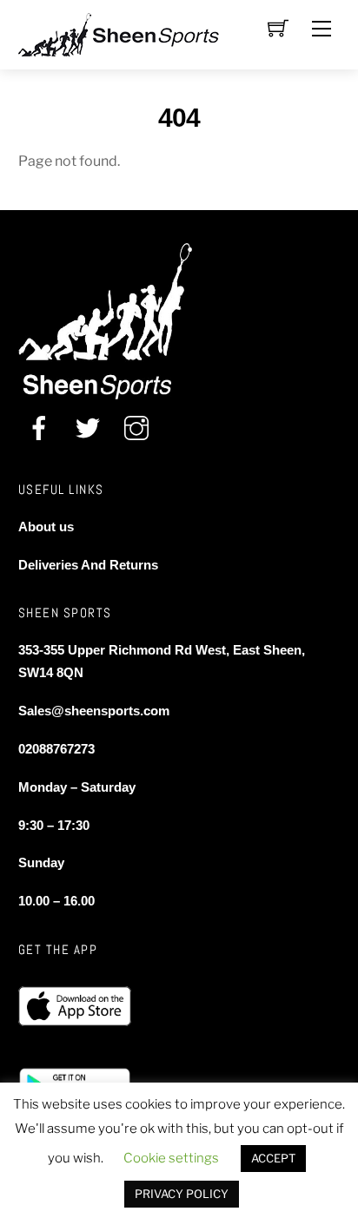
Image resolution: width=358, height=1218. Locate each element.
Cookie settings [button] (171, 1158)
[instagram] (136, 427)
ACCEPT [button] (273, 1158)
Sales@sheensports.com (93, 710)
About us (46, 526)
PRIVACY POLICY (182, 1194)
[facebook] (39, 427)
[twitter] (88, 427)
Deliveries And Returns (88, 564)
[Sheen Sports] (133, 32)
